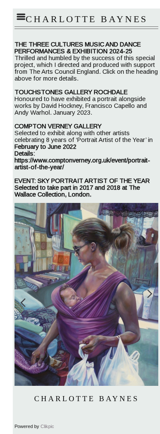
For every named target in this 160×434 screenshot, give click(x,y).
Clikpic (47, 426)
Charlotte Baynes (86, 398)
